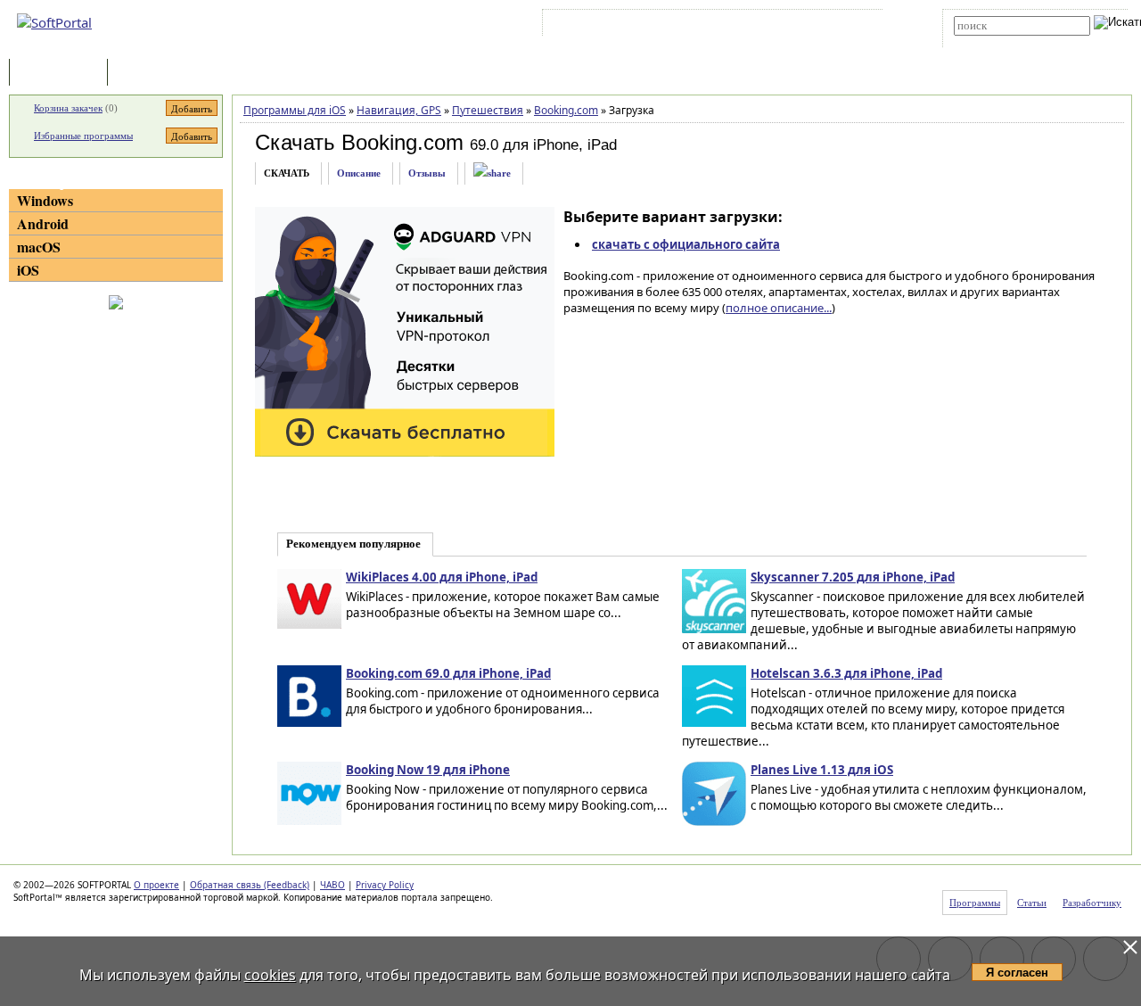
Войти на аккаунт (600, 26)
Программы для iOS (294, 110)
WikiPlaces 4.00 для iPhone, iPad (442, 577)
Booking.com (566, 110)
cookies (270, 975)
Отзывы (427, 173)
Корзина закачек (68, 108)
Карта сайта (793, 26)
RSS (847, 26)
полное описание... (779, 308)
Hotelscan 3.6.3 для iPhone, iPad (846, 673)
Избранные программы (83, 135)
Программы (62, 73)
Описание (359, 173)
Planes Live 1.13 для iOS (822, 770)
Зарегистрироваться (701, 26)
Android (43, 223)
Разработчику (1092, 902)
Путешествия (487, 110)
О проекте (156, 884)
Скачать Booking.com (359, 142)
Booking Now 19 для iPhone (428, 770)
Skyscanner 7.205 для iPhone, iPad (853, 577)
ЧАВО (332, 884)
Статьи (150, 73)
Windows (45, 200)
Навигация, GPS (399, 110)
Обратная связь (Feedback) (249, 884)
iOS (28, 270)
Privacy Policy (385, 884)
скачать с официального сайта (686, 244)
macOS (39, 246)
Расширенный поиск (1003, 41)
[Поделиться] (492, 173)
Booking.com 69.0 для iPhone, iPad (448, 673)
